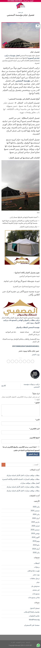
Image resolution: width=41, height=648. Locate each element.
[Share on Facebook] (28, 361)
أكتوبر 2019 (36, 537)
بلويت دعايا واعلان (34, 571)
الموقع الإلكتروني (35, 437)
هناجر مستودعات (34, 597)
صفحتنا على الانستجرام (32, 625)
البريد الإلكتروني (34, 428)
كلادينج (3, 385)
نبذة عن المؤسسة (20, 642)
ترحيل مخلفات (35, 578)
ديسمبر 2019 (35, 530)
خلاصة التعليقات (34, 616)
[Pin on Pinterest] (16, 361)
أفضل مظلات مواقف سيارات (30, 483)
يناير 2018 (36, 552)
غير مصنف (20, 12)
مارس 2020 (35, 522)
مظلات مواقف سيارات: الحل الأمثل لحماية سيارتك (23, 475)
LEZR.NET (28, 645)
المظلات (37, 563)
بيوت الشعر (36, 354)
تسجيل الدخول (35, 608)
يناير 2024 (36, 514)
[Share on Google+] (12, 361)
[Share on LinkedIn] (8, 361)
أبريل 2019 (36, 549)
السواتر (26, 320)
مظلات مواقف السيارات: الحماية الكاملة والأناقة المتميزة (21, 479)
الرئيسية (28, 642)
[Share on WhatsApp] (32, 361)
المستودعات (12, 320)
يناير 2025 (36, 507)
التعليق (37, 402)
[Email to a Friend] (20, 361)
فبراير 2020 (36, 526)
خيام (38, 582)
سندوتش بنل (35, 586)
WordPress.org (34, 620)
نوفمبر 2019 (35, 533)
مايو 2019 (36, 545)
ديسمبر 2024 (35, 510)
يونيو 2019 (36, 541)
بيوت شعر (29, 323)
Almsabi (17, 645)
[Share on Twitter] (24, 361)
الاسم (37, 419)
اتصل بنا (13, 642)
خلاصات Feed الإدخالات (32, 612)
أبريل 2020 (36, 518)
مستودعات (36, 594)
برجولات (37, 567)
